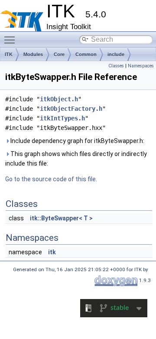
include (115, 54)
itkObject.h (59, 99)
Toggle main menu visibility (11, 39)
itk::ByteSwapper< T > (61, 218)
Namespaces (141, 66)
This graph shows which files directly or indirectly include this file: (76, 158)
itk (52, 252)
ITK (9, 54)
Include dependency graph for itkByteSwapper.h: (76, 140)
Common (86, 54)
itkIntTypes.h (62, 118)
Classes (116, 66)
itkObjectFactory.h (71, 108)
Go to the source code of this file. (51, 179)
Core (59, 54)
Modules (33, 54)
